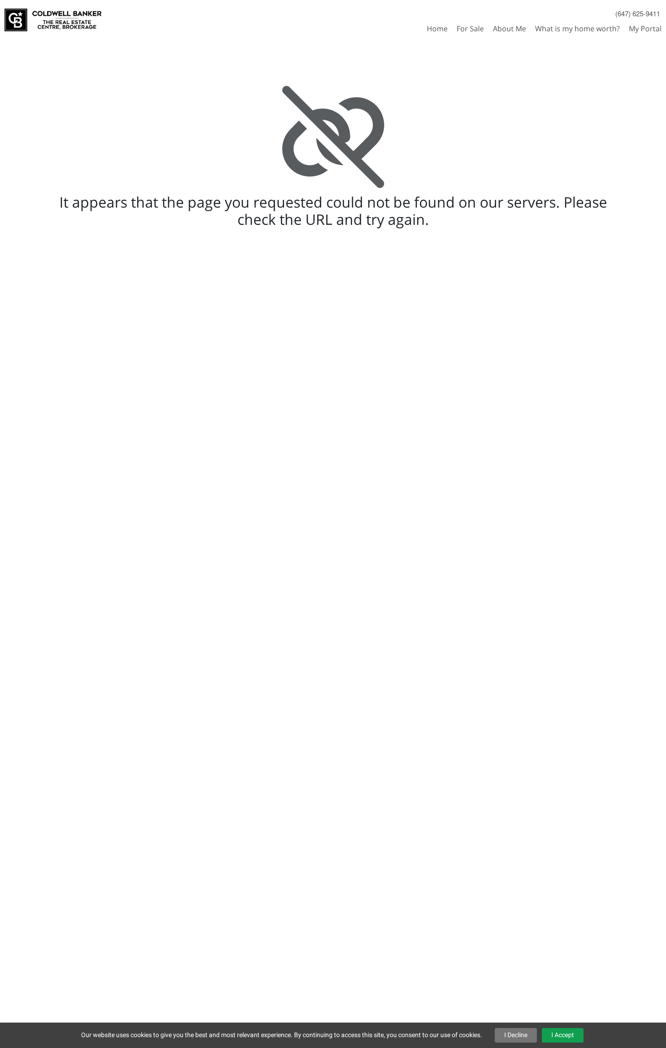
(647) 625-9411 (637, 13)
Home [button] (437, 29)
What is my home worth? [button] (577, 29)
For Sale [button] (470, 29)
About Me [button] (509, 29)
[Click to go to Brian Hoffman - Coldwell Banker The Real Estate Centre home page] (53, 16)
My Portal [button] (645, 29)
